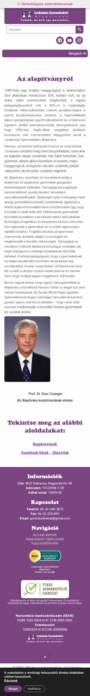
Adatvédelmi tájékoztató (45, 539)
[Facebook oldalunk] (60, 43)
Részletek (11, 681)
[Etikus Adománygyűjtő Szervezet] (45, 589)
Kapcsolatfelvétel (44, 543)
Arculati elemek (45, 535)
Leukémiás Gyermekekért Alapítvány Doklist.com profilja (45, 569)
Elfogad (13, 689)
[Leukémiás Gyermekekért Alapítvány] (44, 16)
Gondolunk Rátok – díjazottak (45, 452)
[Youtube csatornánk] (69, 43)
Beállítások (34, 689)
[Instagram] (79, 43)
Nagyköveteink (45, 444)
